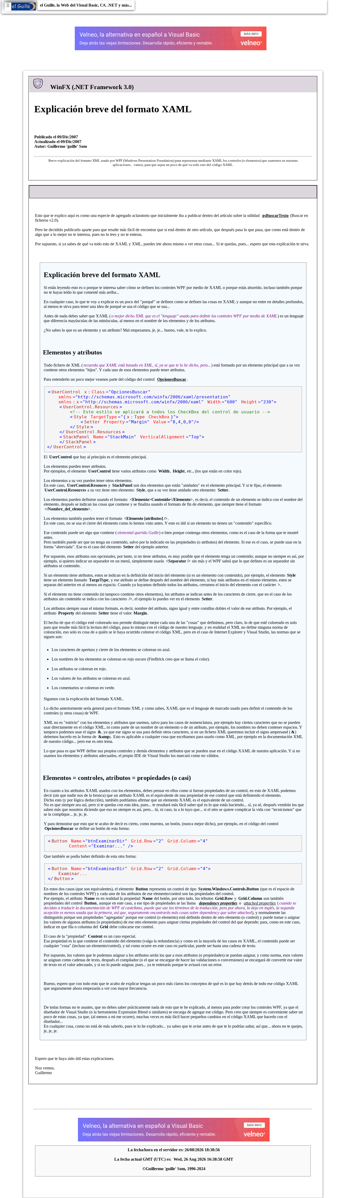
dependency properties (218, 903)
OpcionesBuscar (171, 379)
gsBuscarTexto (275, 215)
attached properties (260, 903)
